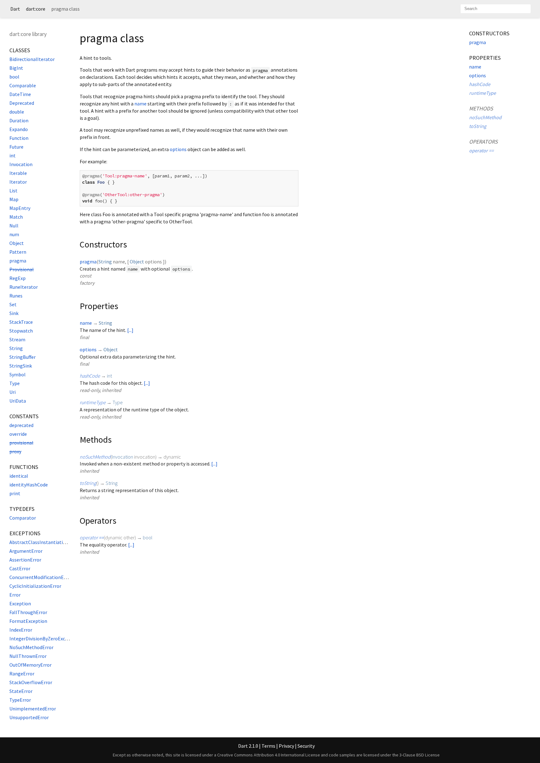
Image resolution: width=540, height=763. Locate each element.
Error (15, 595)
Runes (15, 295)
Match (16, 217)
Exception (20, 603)
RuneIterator (23, 287)
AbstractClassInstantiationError (44, 542)
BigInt (16, 68)
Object (16, 243)
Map (13, 199)
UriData (17, 401)
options (178, 149)
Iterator (18, 182)
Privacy (286, 746)
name (140, 103)
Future (16, 147)
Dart (15, 9)
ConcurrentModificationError (40, 577)
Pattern (17, 252)
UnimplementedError (32, 708)
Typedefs (21, 508)
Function (18, 138)
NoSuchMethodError (31, 647)
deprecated (21, 425)
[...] (130, 330)
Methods (481, 108)
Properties (485, 57)
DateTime (20, 94)
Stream (17, 339)
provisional (21, 443)
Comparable (22, 85)
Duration (18, 120)
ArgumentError (25, 551)
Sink (13, 313)
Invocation (20, 164)
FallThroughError (28, 612)
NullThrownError (28, 656)
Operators (483, 141)
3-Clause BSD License (419, 755)
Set (13, 304)
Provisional (21, 269)
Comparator (22, 518)
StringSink (20, 366)
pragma (17, 260)
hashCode (90, 376)
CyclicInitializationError (35, 586)
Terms (268, 746)
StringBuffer (22, 357)
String (16, 348)
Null (13, 225)
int (12, 155)
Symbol (17, 374)
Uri (12, 392)
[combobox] (496, 8)
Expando (18, 129)
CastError (19, 568)
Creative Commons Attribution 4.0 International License (268, 755)
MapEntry (19, 208)
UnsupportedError (29, 717)
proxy (15, 451)
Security (306, 746)
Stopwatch (21, 331)
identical (18, 476)
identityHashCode (28, 484)
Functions (23, 467)
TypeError (20, 700)
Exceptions (24, 533)
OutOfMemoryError (30, 665)
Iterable (18, 173)
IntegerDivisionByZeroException (44, 638)
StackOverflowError (30, 682)
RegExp (17, 278)
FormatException (28, 621)
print (14, 493)
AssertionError (25, 560)
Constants (23, 416)
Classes (19, 50)
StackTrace (21, 322)
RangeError (21, 673)
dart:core (35, 9)
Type (14, 383)
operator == (92, 537)
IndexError (20, 630)
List (13, 190)
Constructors (489, 33)
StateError (20, 691)
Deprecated (21, 103)
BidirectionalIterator (32, 59)
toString (88, 483)
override (18, 434)
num (14, 234)
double (16, 112)
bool (14, 77)
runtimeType (93, 402)
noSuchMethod (95, 457)
